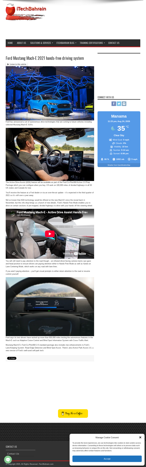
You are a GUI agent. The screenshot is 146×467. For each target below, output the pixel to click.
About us (21, 43)
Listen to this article (18, 64)
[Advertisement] (88, 29)
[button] (140, 437)
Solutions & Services (40, 43)
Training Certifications (91, 43)
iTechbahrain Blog (65, 43)
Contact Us (113, 43)
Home (10, 43)
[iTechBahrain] (26, 18)
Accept (107, 459)
